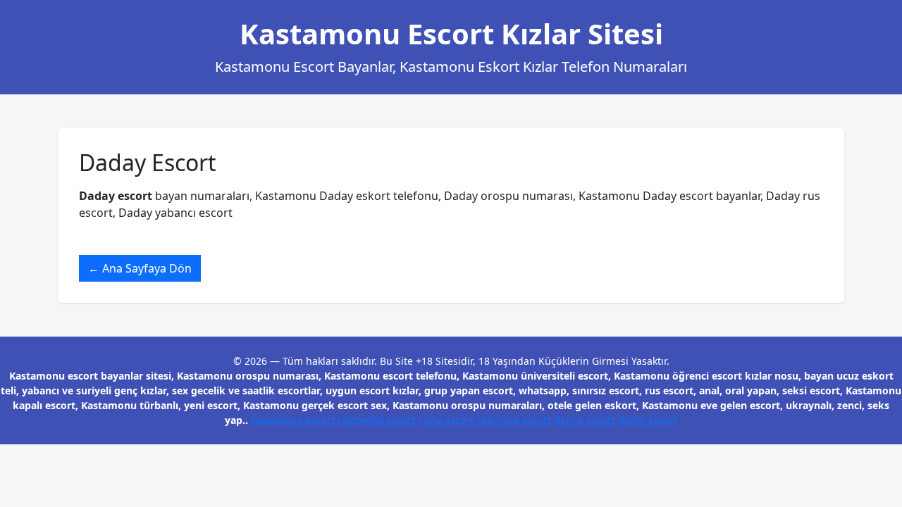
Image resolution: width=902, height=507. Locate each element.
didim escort (647, 420)
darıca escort (584, 420)
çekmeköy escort (376, 420)
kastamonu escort (293, 420)
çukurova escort (513, 420)
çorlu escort (446, 420)
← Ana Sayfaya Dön (140, 268)
